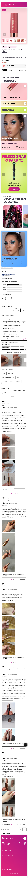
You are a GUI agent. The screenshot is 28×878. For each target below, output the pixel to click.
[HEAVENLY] (6, 62)
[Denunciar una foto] (3, 233)
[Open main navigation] (2, 4)
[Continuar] (24, 174)
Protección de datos (7, 869)
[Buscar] (24, 5)
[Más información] (25, 110)
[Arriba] (24, 838)
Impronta (4, 867)
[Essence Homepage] (10, 5)
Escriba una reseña (15, 55)
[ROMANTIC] (4, 62)
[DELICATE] (2, 62)
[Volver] (3, 174)
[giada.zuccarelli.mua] (13, 244)
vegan (5, 46)
